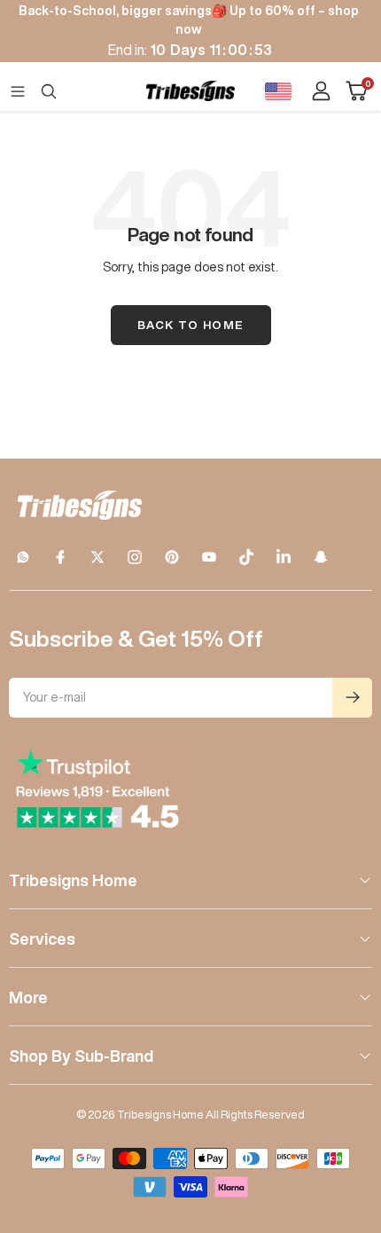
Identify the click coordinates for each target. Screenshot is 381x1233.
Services (42, 938)
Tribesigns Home (73, 880)
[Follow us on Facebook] (60, 557)
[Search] (49, 91)
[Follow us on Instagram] (135, 557)
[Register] (352, 698)
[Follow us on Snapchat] (321, 557)
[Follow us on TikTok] (246, 557)
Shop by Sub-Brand (81, 1056)
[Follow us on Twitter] (97, 557)
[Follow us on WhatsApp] (23, 557)
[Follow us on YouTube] (209, 557)
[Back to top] (345, 1116)
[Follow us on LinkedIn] (283, 557)
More (28, 997)
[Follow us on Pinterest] (172, 557)
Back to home (191, 325)
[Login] (321, 90)
